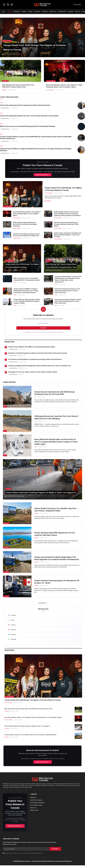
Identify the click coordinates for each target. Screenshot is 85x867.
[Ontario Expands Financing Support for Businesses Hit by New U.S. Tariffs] (17, 586)
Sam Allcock (13, 355)
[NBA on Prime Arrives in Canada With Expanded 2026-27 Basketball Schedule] (81, 126)
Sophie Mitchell (9, 54)
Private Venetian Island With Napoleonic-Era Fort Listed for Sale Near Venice (54, 534)
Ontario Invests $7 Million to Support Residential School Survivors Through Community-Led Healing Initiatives (35, 149)
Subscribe (77, 4)
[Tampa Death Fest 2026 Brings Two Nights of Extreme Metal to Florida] (42, 37)
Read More (48, 201)
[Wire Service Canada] (42, 4)
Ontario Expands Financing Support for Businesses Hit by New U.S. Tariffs (56, 582)
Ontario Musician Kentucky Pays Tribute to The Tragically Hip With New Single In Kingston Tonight (27, 301)
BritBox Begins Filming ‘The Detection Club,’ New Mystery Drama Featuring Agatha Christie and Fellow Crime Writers (67, 213)
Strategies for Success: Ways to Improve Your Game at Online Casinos (32, 372)
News (1, 102)
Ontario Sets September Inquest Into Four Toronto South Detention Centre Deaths (29, 116)
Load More (41, 603)
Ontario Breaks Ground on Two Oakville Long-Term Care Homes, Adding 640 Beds (55, 509)
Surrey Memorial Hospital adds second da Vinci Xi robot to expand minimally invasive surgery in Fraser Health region (56, 441)
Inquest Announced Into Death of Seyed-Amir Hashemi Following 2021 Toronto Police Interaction (68, 301)
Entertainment (7, 41)
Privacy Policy (53, 332)
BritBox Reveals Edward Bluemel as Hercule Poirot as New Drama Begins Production (25, 224)
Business (37, 11)
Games (15, 305)
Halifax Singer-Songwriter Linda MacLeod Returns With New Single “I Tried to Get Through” (67, 234)
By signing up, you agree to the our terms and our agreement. (44, 332)
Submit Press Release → (42, 174)
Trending (16, 11)
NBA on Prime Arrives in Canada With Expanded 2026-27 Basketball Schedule (27, 126)
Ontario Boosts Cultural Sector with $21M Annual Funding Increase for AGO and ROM (54, 393)
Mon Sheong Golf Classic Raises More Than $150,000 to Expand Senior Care (18, 86)
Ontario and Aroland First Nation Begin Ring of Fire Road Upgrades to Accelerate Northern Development (56, 558)
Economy (8, 488)
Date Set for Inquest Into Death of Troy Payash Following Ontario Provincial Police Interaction (67, 290)
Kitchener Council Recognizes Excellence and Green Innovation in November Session (37, 353)
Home (10, 11)
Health (77, 11)
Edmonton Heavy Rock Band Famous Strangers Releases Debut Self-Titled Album (66, 224)
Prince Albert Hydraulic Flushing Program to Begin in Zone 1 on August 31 (41, 492)
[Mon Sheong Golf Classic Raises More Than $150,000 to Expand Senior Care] (20, 71)
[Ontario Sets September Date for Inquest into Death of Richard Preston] (81, 105)
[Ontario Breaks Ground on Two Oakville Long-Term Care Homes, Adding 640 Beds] (17, 513)
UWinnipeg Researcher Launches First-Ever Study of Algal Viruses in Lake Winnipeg (56, 417)
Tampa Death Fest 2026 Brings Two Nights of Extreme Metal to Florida (63, 189)
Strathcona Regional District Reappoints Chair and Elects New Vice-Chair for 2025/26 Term (39, 366)
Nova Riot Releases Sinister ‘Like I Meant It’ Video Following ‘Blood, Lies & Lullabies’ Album (64, 86)
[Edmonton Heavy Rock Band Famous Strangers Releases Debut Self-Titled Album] (48, 224)
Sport (1, 123)
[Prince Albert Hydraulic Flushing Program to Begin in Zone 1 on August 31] (42, 479)
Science (70, 11)
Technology (62, 11)
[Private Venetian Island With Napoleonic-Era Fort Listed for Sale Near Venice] (17, 538)
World (30, 11)
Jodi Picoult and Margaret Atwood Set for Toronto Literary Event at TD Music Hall (26, 235)
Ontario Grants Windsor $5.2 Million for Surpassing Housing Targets (31, 347)
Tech (5, 406)
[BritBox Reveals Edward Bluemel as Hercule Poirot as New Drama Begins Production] (7, 224)
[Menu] (3, 11)
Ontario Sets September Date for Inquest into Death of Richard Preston (25, 105)
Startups (52, 11)
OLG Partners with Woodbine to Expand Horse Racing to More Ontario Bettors (35, 359)
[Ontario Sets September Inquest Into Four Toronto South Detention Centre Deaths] (81, 116)
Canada (23, 11)
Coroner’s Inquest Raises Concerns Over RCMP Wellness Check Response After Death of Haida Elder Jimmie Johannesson (36, 137)
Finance (45, 11)
